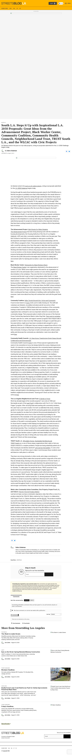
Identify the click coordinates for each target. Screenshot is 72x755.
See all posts (5, 724)
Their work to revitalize (53, 316)
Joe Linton (7, 642)
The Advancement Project (19, 232)
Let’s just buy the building (42, 448)
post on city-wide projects (33, 186)
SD (20, 8)
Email (27, 574)
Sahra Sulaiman (12, 151)
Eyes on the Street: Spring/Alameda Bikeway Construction (20, 652)
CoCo (28, 303)
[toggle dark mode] (60, 3)
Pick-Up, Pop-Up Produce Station (29, 492)
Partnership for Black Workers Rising (36, 265)
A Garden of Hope (44, 399)
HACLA (13, 236)
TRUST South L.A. (16, 443)
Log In (51, 3)
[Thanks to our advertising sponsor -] (36, 65)
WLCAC (44, 498)
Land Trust (30, 403)
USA (10, 8)
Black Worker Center (19, 267)
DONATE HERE (4, 8)
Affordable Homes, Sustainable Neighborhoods (37, 441)
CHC (30, 343)
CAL (14, 8)
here (12, 261)
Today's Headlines (5, 704)
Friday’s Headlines (7, 706)
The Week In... (4, 632)
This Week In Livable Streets (10, 634)
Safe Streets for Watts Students (38, 229)
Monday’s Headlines (8, 670)
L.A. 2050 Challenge (21, 188)
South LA (3, 122)
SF (17, 8)
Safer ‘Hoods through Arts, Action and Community (40, 300)
